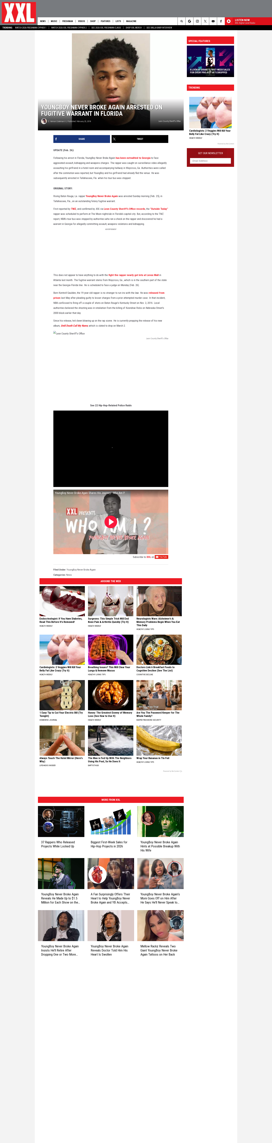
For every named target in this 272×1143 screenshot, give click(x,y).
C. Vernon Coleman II (56, 121)
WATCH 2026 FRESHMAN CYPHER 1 (30, 27)
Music (54, 21)
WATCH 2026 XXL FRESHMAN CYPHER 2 (69, 27)
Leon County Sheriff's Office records (124, 208)
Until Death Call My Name (74, 325)
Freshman (67, 21)
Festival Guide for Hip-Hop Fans (208, 72)
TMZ (73, 208)
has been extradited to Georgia (133, 157)
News (43, 21)
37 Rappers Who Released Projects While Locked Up (58, 844)
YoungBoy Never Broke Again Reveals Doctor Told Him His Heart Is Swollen (109, 950)
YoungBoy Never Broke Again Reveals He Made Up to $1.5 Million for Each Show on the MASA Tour (60, 898)
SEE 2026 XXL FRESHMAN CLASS (106, 27)
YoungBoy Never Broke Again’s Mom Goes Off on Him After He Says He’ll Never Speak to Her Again (160, 898)
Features (105, 21)
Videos (81, 21)
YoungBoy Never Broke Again (102, 196)
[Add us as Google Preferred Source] (189, 21)
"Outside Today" (159, 208)
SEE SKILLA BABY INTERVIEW (159, 27)
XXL (149, 557)
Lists (118, 21)
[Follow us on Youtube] (213, 21)
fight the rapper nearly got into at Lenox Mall (133, 275)
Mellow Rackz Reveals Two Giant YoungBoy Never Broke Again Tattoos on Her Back (158, 950)
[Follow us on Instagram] (197, 21)
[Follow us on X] (205, 21)
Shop (93, 21)
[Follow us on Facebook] (221, 21)
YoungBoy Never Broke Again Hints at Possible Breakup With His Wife (160, 846)
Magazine (131, 21)
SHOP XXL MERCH (134, 27)
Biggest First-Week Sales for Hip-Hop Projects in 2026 (109, 844)
